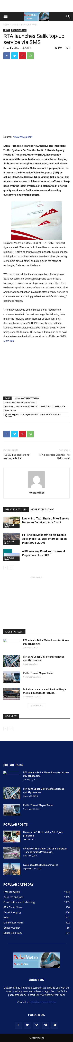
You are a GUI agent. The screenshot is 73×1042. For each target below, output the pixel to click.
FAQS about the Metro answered (40, 865)
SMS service (10, 410)
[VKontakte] (45, 1025)
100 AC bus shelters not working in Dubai (16, 456)
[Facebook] (18, 1025)
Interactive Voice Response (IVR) (20, 402)
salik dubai (46, 406)
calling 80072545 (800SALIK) (26, 398)
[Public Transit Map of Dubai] (11, 677)
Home (6, 24)
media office (12, 48)
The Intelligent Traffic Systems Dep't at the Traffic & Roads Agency (32, 414)
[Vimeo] (36, 1025)
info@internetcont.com (43, 1002)
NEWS (15, 24)
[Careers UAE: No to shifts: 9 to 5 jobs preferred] (11, 836)
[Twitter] (27, 1025)
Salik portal (60, 406)
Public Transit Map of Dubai (38, 673)
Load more (35, 705)
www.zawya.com (22, 136)
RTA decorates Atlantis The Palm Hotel (54, 456)
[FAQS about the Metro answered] (11, 869)
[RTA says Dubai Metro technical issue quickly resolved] (11, 661)
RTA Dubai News (29, 24)
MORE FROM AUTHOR (42, 509)
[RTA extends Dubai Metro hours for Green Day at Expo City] (11, 645)
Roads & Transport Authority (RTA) (21, 406)
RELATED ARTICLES (16, 509)
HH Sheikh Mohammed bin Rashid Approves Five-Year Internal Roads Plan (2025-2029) (44, 538)
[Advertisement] (36, 6)
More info (8, 340)
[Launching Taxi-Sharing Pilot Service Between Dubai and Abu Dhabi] (11, 522)
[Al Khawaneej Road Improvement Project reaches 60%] (11, 555)
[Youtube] (54, 1025)
